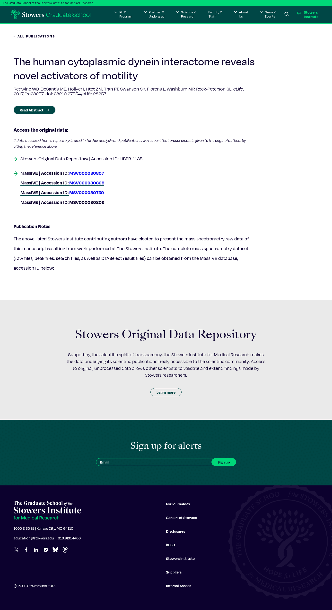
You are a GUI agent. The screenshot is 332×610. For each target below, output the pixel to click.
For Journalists (178, 504)
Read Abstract (32, 110)
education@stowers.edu (34, 538)
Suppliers (174, 572)
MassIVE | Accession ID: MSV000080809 (62, 202)
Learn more (166, 392)
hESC (170, 545)
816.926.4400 (69, 538)
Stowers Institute (180, 558)
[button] (123, 14)
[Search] (286, 14)
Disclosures (175, 531)
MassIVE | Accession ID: (44, 182)
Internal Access (178, 585)
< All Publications (34, 36)
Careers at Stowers (181, 517)
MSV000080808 (86, 182)
